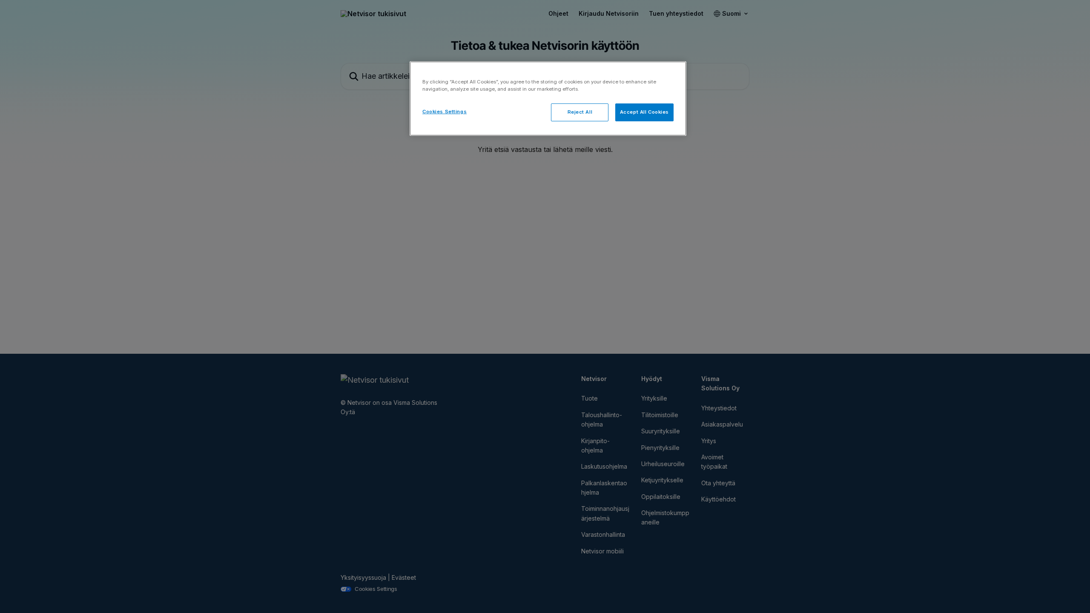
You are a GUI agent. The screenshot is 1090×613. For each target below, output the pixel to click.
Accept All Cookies (644, 112)
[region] (548, 98)
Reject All (580, 112)
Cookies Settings (444, 112)
